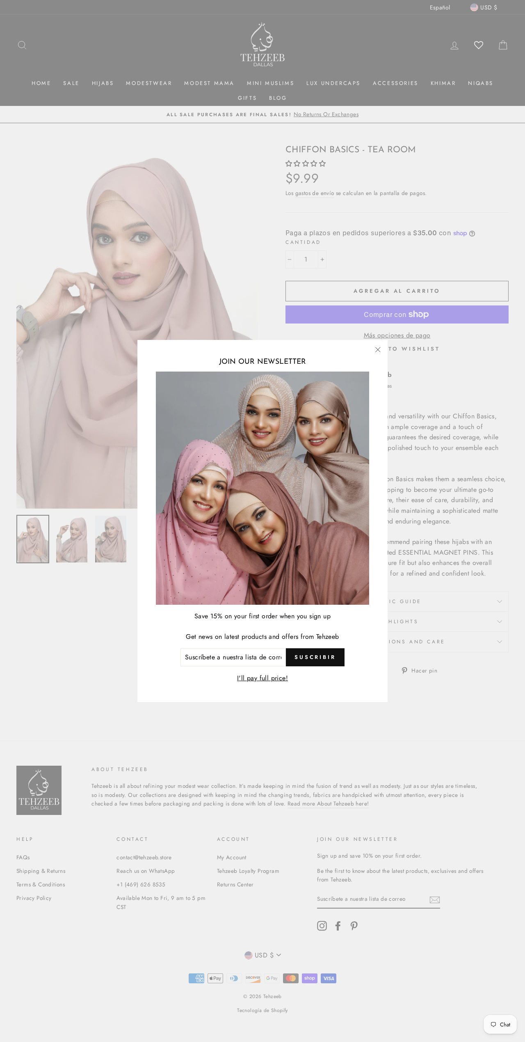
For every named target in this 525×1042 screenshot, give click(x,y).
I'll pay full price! (262, 678)
